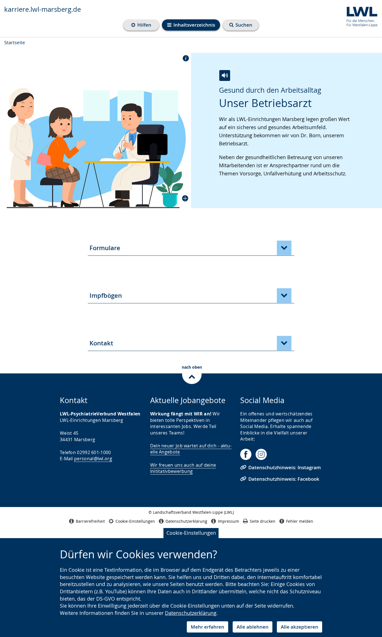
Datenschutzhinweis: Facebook (283, 479)
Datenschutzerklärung (190, 613)
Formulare (104, 248)
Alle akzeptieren (299, 627)
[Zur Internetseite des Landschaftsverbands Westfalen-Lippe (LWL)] (360, 16)
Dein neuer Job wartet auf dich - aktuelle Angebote (191, 449)
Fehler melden (299, 521)
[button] (95, 130)
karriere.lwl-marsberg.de (42, 9)
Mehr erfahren (207, 627)
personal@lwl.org (93, 458)
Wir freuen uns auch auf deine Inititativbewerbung (183, 468)
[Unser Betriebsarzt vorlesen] (224, 75)
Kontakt (101, 343)
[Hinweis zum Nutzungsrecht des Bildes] (184, 58)
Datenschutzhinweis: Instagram (284, 467)
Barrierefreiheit (90, 521)
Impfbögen (105, 295)
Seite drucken (262, 521)
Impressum (228, 521)
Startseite (14, 42)
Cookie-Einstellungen (191, 532)
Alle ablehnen (252, 627)
